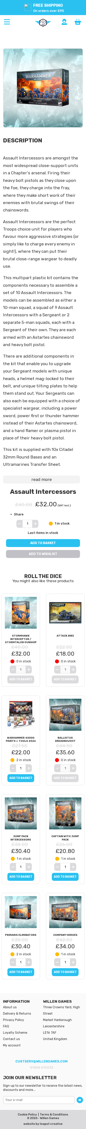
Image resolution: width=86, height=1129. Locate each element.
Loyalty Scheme (15, 1032)
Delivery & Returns (17, 1013)
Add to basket (43, 543)
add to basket (20, 778)
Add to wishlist (43, 554)
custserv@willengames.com (41, 1061)
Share (19, 514)
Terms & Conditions (54, 1114)
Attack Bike (65, 635)
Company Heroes (65, 934)
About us (10, 1007)
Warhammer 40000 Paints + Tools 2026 (21, 739)
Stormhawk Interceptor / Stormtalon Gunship (21, 639)
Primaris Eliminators (20, 934)
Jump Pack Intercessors (20, 838)
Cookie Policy (27, 1114)
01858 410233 (41, 1067)
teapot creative (51, 1124)
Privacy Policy (13, 1020)
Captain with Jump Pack (65, 838)
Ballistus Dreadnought (65, 739)
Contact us (11, 1039)
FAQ (6, 1026)
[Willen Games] (43, 23)
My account (12, 1045)
